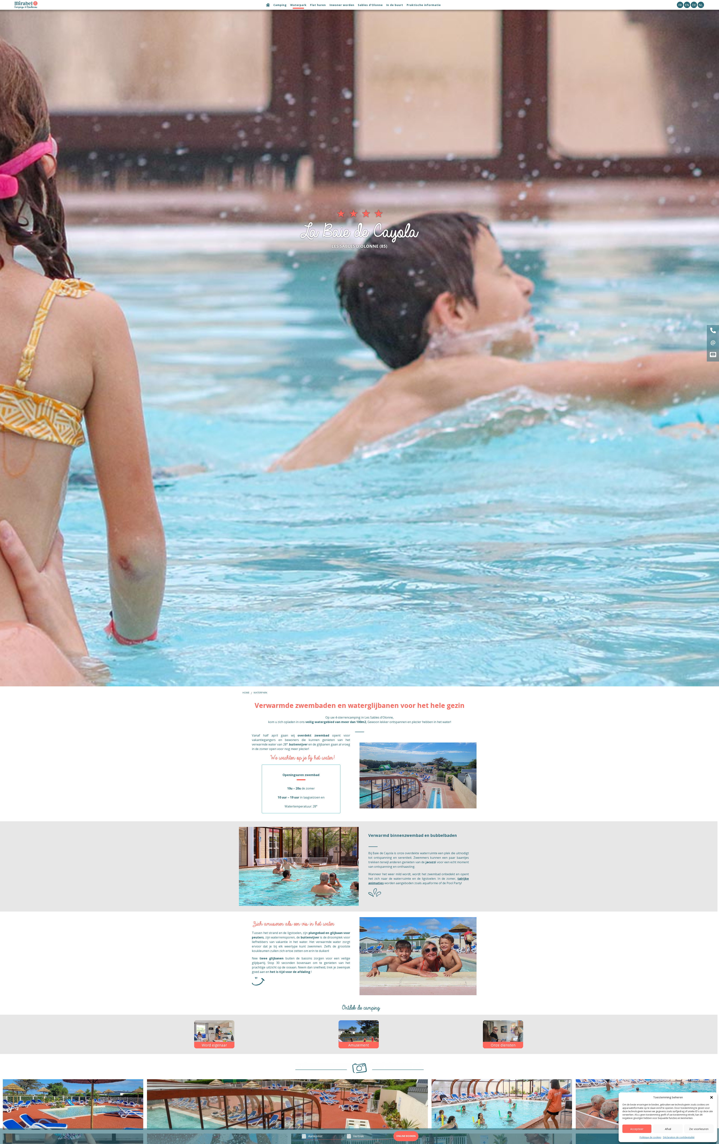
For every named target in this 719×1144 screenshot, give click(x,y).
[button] (711, 1097)
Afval (668, 1129)
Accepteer (637, 1129)
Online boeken (406, 1136)
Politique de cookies (650, 1137)
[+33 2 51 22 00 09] (713, 331)
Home (245, 692)
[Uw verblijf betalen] (713, 355)
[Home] (267, 6)
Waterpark (260, 692)
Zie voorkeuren (699, 1129)
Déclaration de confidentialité (678, 1137)
